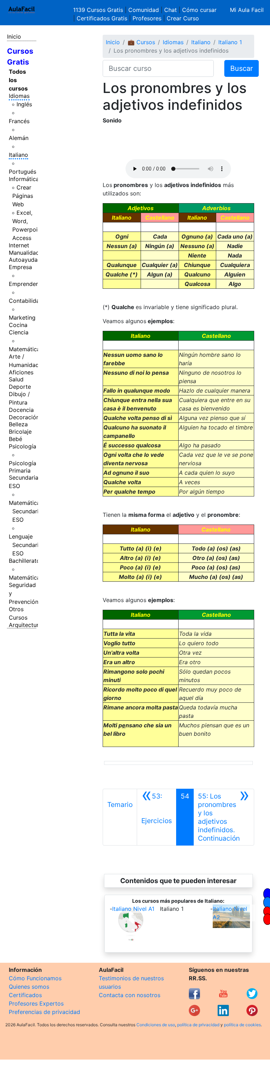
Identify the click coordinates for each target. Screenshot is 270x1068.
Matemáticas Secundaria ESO (26, 511)
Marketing (22, 317)
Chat (170, 9)
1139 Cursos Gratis (99, 9)
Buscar (241, 68)
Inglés (24, 104)
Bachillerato (24, 560)
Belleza (18, 424)
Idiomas (19, 95)
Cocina (18, 324)
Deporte (20, 386)
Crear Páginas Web (22, 196)
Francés (19, 121)
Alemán (18, 137)
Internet (19, 245)
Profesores (147, 18)
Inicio (14, 36)
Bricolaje (20, 431)
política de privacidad (198, 1024)
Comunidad (143, 9)
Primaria (20, 470)
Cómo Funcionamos (35, 978)
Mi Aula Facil (247, 9)
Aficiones (21, 372)
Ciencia (18, 332)
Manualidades (27, 252)
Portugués (22, 171)
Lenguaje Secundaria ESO (25, 545)
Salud (16, 379)
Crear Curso (183, 18)
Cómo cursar (199, 9)
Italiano (18, 154)
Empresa (20, 267)
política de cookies (242, 1024)
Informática (24, 178)
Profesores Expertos (36, 1003)
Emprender (23, 283)
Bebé (15, 438)
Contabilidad (26, 300)
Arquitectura (25, 624)
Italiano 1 (230, 42)
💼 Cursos (141, 42)
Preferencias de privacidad (44, 1011)
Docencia (21, 409)
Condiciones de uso (155, 1024)
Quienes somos (29, 986)
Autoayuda (23, 259)
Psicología (22, 446)
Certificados (25, 995)
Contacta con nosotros (129, 995)
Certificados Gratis (102, 18)
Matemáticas (26, 349)
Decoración (24, 417)
